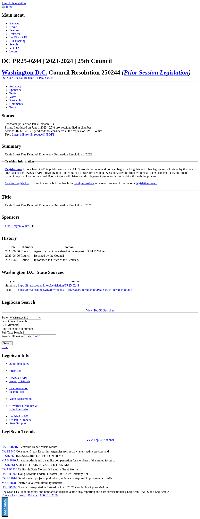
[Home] (7, 6)
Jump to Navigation (14, 3)
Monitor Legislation (17, 183)
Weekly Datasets (19, 381)
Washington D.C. (24, 72)
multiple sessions (84, 183)
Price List (15, 370)
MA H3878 (9, 482)
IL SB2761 (8, 465)
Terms (22, 495)
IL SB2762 (8, 456)
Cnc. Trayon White (17, 226)
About (13, 26)
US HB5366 (9, 474)
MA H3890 (9, 460)
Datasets (14, 33)
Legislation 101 (19, 416)
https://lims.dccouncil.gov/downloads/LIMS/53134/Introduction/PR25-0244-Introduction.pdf (75, 289)
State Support (17, 423)
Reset (5, 347)
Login (13, 51)
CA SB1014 (9, 478)
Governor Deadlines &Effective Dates (23, 407)
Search (13, 44)
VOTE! (14, 48)
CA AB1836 (9, 469)
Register (14, 23)
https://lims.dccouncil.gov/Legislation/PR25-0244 (48, 285)
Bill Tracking (17, 41)
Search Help (17, 391)
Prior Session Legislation (156, 72)
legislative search (146, 183)
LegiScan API (18, 37)
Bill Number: (10, 324)
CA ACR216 (10, 447)
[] (36, 336)
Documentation (18, 388)
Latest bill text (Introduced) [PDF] (33, 134)
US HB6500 (9, 487)
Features (14, 30)
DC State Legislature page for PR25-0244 (27, 77)
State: (5, 317)
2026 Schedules (19, 363)
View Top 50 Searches (100, 310)
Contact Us (8, 495)
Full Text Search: (12, 332)
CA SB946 (8, 451)
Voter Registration (20, 398)
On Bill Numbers (20, 419)
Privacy (33, 495)
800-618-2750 (49, 495)
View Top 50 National (100, 440)
